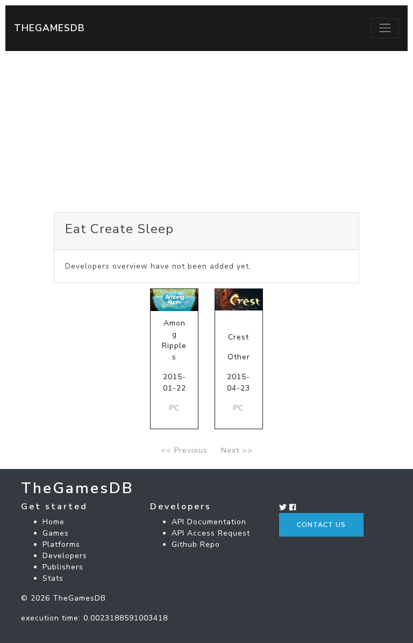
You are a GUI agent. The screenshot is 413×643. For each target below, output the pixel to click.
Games (55, 533)
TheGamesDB (49, 27)
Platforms (61, 544)
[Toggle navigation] (385, 28)
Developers (64, 556)
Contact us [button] (321, 525)
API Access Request (211, 533)
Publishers (62, 567)
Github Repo (196, 544)
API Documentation (209, 522)
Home (53, 522)
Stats (52, 578)
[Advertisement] (206, 131)
